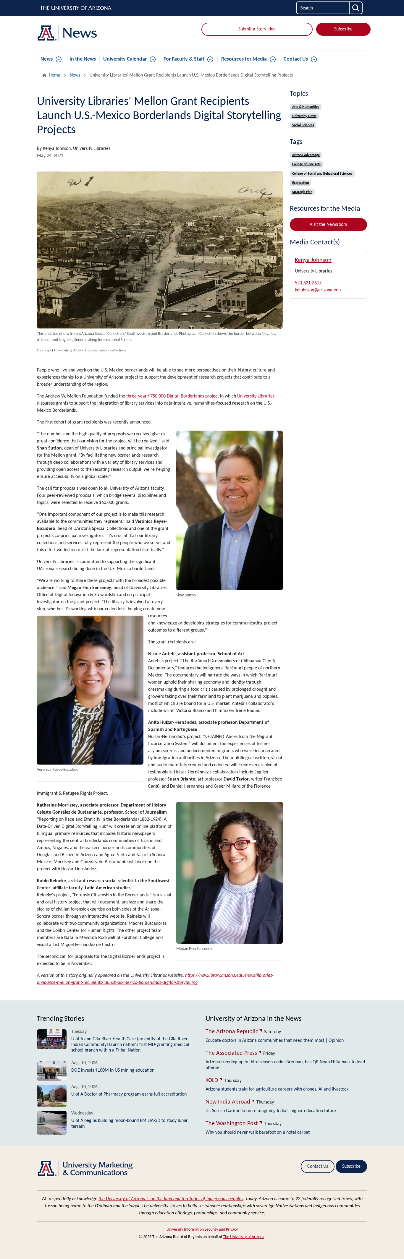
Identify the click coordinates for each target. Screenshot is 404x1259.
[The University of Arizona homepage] (76, 8)
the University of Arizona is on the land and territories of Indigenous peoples (170, 1199)
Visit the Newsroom (328, 224)
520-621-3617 (308, 283)
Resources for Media (244, 59)
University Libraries (255, 396)
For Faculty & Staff (184, 59)
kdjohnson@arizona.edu (318, 290)
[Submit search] (356, 7)
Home (54, 75)
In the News (83, 59)
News (47, 59)
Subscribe (343, 29)
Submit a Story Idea (257, 29)
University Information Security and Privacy (202, 1229)
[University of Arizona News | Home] (89, 33)
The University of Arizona (243, 1237)
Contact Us (296, 59)
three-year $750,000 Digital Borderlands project (172, 396)
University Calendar (125, 59)
